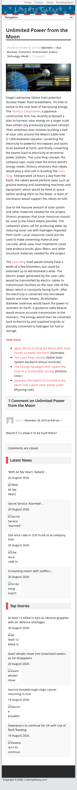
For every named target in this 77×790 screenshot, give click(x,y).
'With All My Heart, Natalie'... (27, 472)
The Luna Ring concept (30, 357)
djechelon (47, 47)
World (24, 56)
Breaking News (65, 2)
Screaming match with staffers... (30, 571)
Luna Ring (19, 262)
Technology (13, 56)
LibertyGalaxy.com (36, 779)
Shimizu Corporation (26, 111)
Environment (39, 52)
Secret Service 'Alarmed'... (26, 503)
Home (27, 2)
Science (53, 52)
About (49, 2)
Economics (25, 52)
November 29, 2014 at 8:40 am (42, 420)
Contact (38, 2)
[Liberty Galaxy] (38, 12)
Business (12, 52)
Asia (58, 47)
